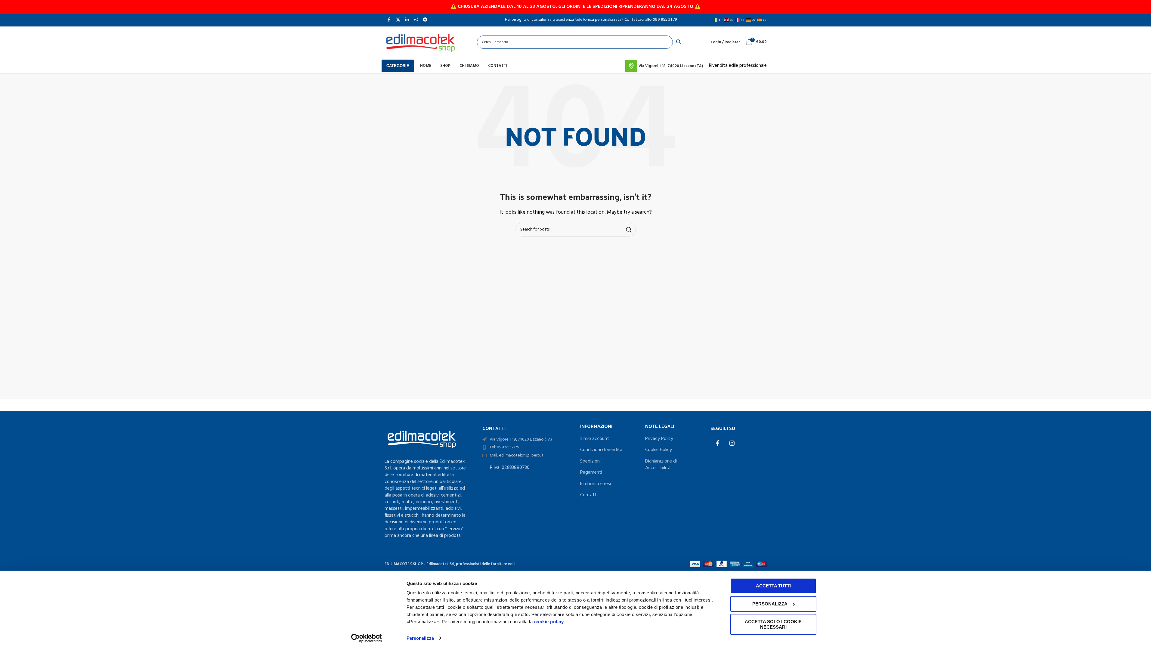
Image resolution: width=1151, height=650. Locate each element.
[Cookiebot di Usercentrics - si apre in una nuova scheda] (366, 638)
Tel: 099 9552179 (504, 447)
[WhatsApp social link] (416, 20)
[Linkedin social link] (407, 20)
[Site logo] (420, 42)
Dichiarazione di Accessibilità (661, 465)
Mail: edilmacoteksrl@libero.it (516, 455)
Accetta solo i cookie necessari (773, 624)
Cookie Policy (658, 450)
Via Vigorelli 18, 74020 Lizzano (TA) (521, 439)
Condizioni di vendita (601, 450)
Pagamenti (591, 472)
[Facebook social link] (389, 20)
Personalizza (420, 638)
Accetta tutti (773, 585)
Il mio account (594, 438)
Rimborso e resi (595, 484)
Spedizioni (590, 461)
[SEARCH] (629, 230)
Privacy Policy (659, 438)
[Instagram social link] (732, 444)
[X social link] (398, 20)
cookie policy (549, 621)
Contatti (589, 495)
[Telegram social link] (425, 20)
